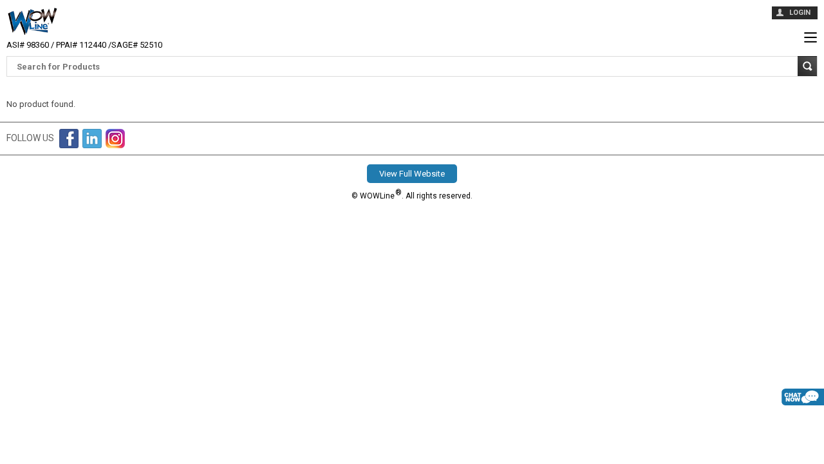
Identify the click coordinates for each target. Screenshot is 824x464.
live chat (803, 418)
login (799, 12)
